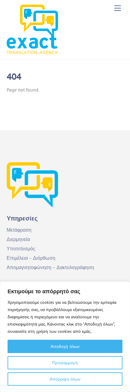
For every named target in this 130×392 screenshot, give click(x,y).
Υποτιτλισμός (21, 249)
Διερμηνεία (18, 239)
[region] (65, 336)
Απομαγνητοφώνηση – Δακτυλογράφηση (50, 267)
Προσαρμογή (64, 362)
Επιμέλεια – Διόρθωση (31, 258)
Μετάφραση (19, 230)
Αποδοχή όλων (65, 346)
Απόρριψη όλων (65, 379)
